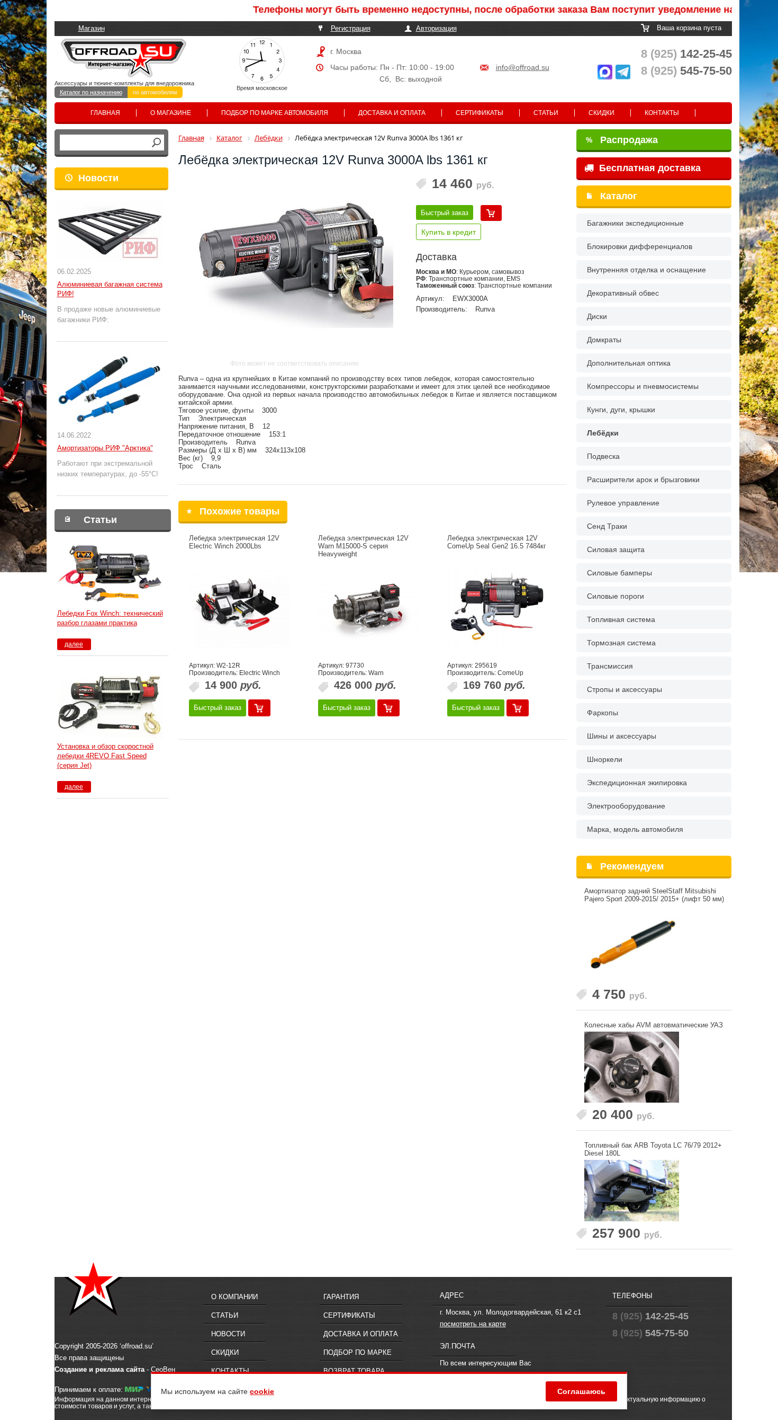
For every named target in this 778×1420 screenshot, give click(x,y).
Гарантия (341, 1297)
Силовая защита (616, 549)
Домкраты (604, 339)
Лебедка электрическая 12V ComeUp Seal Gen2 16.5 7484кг (496, 542)
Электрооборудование (626, 806)
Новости (98, 178)
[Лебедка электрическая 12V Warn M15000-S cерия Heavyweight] (368, 608)
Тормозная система (621, 642)
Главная (105, 113)
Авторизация (436, 28)
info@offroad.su (522, 67)
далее (74, 644)
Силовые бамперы (619, 573)
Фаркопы (602, 712)
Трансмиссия (610, 666)
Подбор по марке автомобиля (274, 113)
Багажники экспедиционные (635, 223)
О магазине (170, 113)
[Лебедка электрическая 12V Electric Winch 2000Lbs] (239, 608)
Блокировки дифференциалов (639, 246)
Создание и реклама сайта (99, 1369)
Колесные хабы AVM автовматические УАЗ (653, 1025)
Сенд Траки (607, 526)
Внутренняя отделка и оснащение (646, 269)
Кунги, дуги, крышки (621, 409)
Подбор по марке (357, 1352)
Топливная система (621, 619)
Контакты (662, 113)
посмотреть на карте (473, 1324)
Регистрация (350, 28)
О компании (234, 1297)
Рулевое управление (623, 503)
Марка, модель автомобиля (635, 829)
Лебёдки (603, 433)
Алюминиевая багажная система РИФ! (109, 289)
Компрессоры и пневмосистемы (643, 386)
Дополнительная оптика (629, 363)
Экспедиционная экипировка (637, 782)
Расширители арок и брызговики (643, 479)
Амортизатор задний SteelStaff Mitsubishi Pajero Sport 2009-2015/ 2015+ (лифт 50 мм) (654, 895)
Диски (597, 316)
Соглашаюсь (581, 1391)
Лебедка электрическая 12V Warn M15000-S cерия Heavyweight (363, 546)
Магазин (91, 28)
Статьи (545, 113)
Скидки (601, 113)
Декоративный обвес (623, 293)
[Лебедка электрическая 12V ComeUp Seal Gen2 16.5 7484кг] (497, 608)
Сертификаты (479, 113)
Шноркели (604, 759)
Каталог (618, 196)
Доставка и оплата (392, 113)
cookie (262, 1391)
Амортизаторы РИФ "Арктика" (105, 448)
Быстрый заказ (444, 213)
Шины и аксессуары (621, 736)
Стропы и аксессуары (624, 689)
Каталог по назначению (91, 92)
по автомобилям (155, 92)
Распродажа (622, 140)
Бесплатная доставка (648, 168)
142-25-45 (686, 53)
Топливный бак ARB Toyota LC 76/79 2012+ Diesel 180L (653, 1149)
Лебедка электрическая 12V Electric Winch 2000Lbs (234, 542)
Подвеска (603, 456)
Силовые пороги (615, 596)
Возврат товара (354, 1371)
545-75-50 (686, 70)
